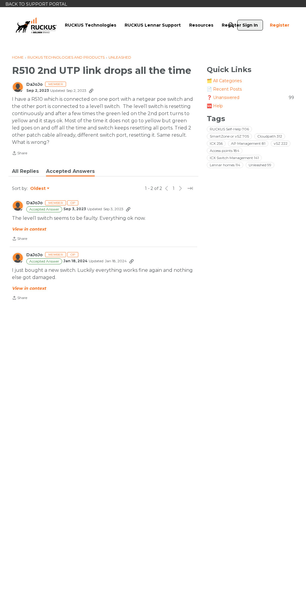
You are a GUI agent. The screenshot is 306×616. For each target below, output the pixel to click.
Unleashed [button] (260, 165)
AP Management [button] (248, 143)
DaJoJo (34, 84)
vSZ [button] (280, 143)
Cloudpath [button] (269, 136)
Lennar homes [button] (225, 165)
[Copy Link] (91, 90)
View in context (29, 229)
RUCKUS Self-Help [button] (229, 129)
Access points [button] (224, 150)
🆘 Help (215, 106)
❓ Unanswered (250, 97)
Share (19, 154)
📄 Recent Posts (224, 89)
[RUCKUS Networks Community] (36, 25)
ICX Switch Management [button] (234, 157)
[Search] (231, 25)
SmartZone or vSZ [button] (229, 136)
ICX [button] (216, 143)
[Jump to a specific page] (190, 188)
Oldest (38, 189)
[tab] (25, 171)
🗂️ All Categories (224, 80)
